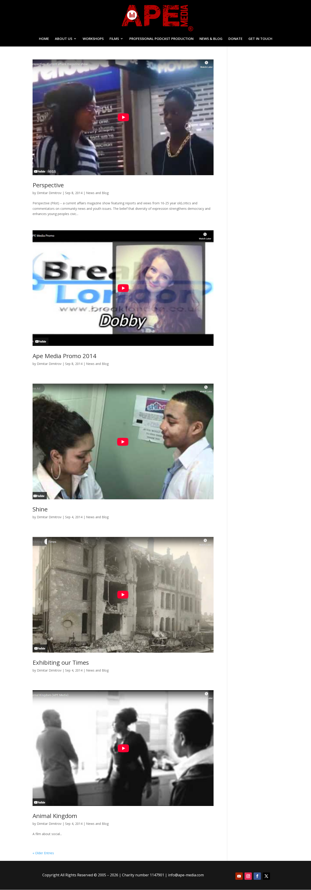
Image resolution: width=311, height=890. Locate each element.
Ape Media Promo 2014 (64, 356)
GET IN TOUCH (260, 39)
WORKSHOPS (93, 39)
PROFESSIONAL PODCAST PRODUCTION (161, 39)
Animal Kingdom (55, 816)
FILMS (114, 39)
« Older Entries (43, 853)
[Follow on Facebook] (257, 876)
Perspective (48, 185)
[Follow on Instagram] (248, 876)
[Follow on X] (266, 876)
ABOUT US (63, 39)
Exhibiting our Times (61, 662)
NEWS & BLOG (210, 39)
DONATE (235, 39)
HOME (44, 39)
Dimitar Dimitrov (49, 193)
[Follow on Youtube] (239, 876)
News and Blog (97, 193)
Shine (40, 509)
